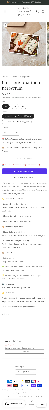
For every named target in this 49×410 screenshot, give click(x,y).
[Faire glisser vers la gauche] (19, 70)
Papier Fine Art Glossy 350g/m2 (18, 116)
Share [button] (6, 314)
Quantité (5, 127)
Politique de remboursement (32, 393)
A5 (14, 106)
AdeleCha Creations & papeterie (19, 390)
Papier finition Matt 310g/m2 (17, 122)
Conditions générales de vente (34, 401)
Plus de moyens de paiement (24, 177)
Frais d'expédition (16, 97)
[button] (5, 11)
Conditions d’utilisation (35, 397)
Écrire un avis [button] (24, 351)
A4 (23, 106)
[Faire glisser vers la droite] (30, 70)
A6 (6, 106)
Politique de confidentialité (17, 397)
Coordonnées (32, 404)
